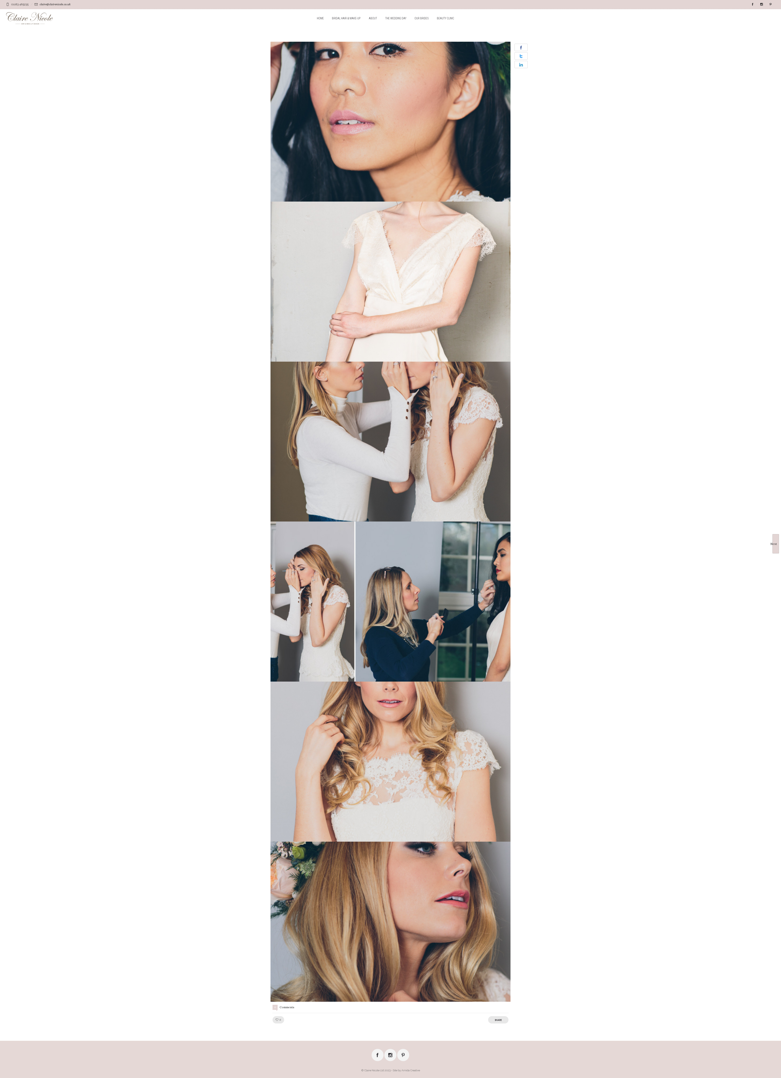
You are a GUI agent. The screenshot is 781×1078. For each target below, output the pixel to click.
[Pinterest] (770, 4)
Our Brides (421, 18)
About (373, 18)
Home (320, 18)
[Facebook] (752, 4)
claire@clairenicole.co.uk (55, 4)
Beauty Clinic (445, 18)
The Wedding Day (395, 18)
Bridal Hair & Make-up (346, 18)
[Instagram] (761, 4)
